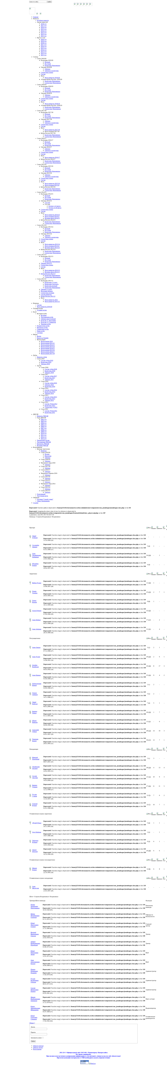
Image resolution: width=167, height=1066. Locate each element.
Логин (33, 1027)
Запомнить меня (36, 1038)
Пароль (33, 1032)
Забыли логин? (38, 1047)
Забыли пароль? (38, 1046)
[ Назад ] (32, 1023)
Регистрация (37, 1049)
